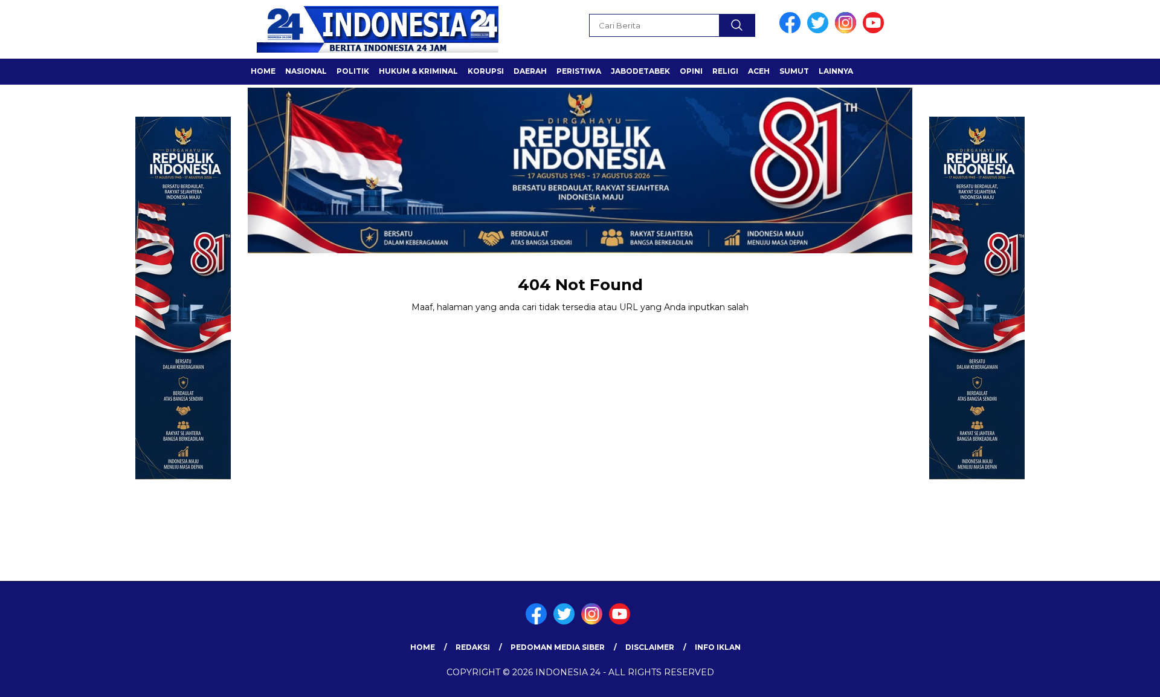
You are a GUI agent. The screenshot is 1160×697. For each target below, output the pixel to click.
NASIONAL (306, 71)
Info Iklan (718, 647)
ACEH (759, 71)
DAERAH (530, 71)
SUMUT (794, 71)
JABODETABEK (640, 71)
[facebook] (792, 30)
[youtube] (875, 30)
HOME (263, 71)
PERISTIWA (578, 71)
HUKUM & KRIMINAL (418, 71)
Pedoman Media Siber (558, 647)
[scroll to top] (1115, 678)
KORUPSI (486, 71)
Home (422, 647)
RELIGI (725, 71)
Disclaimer (649, 647)
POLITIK (353, 71)
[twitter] (820, 30)
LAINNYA (836, 71)
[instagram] (847, 30)
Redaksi (473, 647)
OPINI (691, 71)
